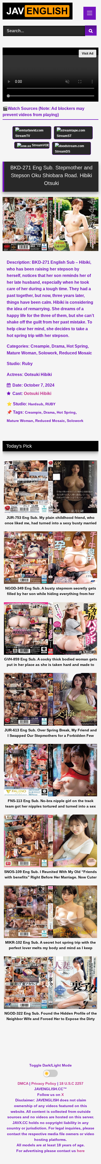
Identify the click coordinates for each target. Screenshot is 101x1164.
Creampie (33, 412)
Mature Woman (20, 421)
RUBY (50, 404)
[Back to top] (85, 1148)
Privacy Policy (43, 1083)
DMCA (23, 1083)
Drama (49, 412)
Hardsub (35, 404)
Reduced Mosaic (50, 421)
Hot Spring (66, 412)
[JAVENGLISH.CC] (41, 12)
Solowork (75, 421)
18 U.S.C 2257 (71, 1083)
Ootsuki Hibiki (37, 393)
